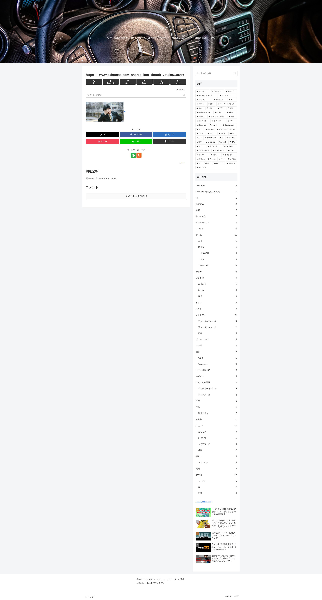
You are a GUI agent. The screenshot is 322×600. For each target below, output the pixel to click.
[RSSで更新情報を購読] (139, 155)
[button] (178, 82)
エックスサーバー (203, 502)
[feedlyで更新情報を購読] (133, 155)
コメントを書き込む (136, 196)
